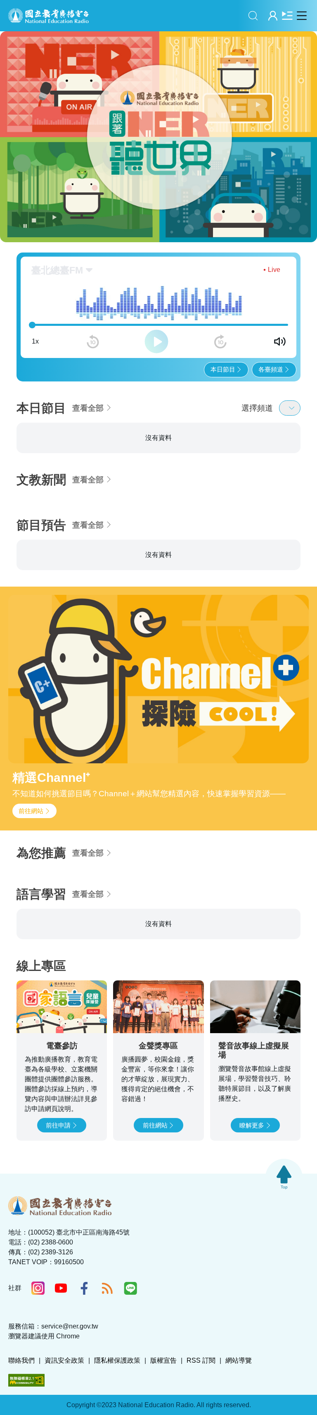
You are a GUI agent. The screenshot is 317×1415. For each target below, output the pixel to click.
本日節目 (223, 369)
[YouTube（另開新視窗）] (61, 1288)
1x (35, 341)
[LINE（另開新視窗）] (130, 1288)
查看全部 (88, 408)
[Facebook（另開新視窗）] (84, 1288)
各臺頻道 (270, 369)
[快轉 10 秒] (220, 341)
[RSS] (107, 1288)
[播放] (156, 341)
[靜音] (280, 341)
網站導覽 (238, 1360)
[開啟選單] (301, 15)
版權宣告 (163, 1360)
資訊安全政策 (64, 1360)
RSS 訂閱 (201, 1360)
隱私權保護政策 (117, 1360)
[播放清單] (287, 15)
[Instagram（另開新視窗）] (38, 1288)
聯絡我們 (21, 1360)
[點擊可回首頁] (48, 15)
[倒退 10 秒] (93, 341)
